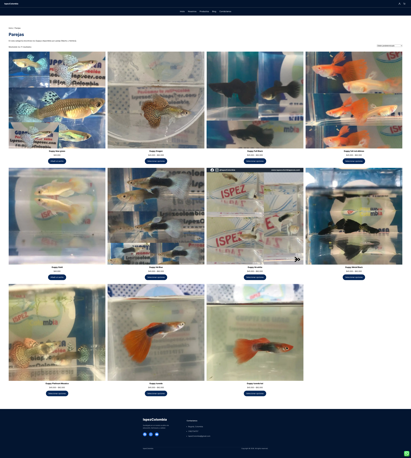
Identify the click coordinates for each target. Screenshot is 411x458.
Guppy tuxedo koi (255, 383)
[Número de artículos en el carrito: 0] (404, 3)
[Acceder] (399, 3)
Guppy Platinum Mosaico (57, 383)
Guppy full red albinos (354, 151)
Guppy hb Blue (156, 267)
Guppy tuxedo (156, 383)
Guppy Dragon (156, 151)
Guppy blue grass (57, 151)
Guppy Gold (57, 267)
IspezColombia (11, 4)
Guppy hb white (255, 267)
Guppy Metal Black (354, 267)
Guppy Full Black (255, 151)
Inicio (11, 28)
